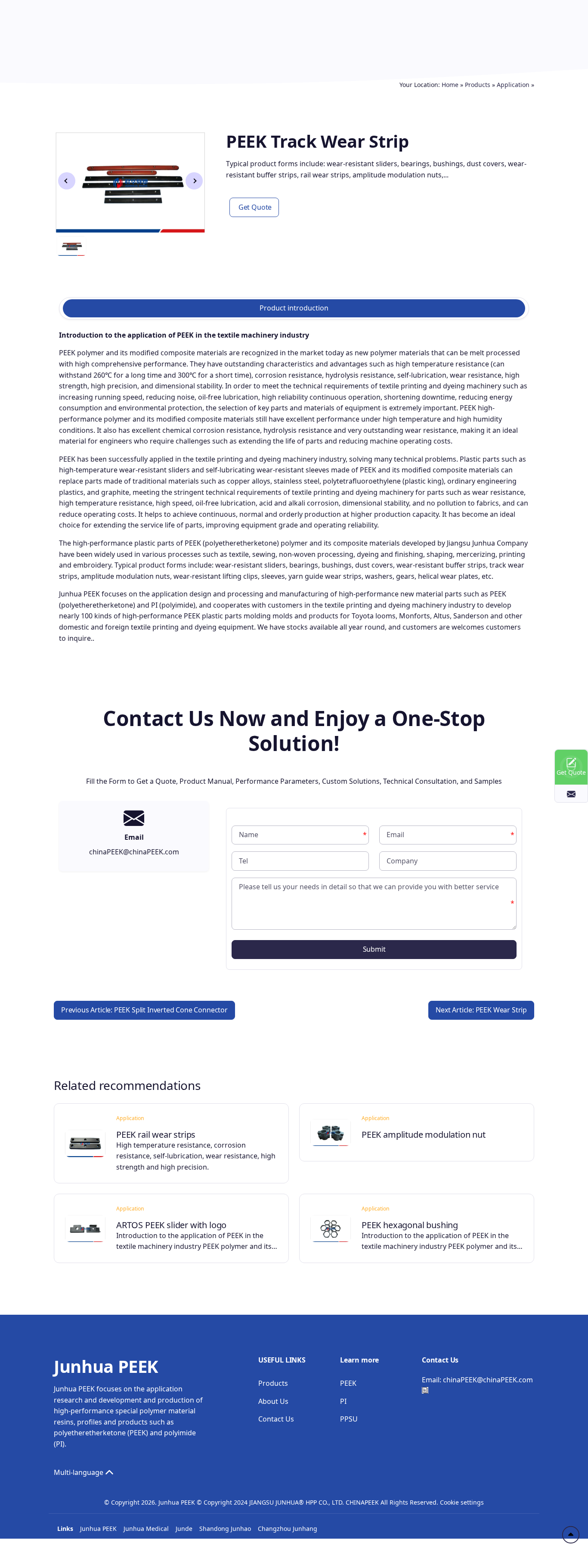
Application (513, 85)
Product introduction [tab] (294, 308)
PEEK (348, 1383)
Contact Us (276, 1419)
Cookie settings (462, 1502)
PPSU (349, 1419)
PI (343, 1401)
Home (450, 85)
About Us (273, 1401)
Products (477, 85)
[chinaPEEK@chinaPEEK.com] (571, 793)
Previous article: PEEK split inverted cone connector (144, 1010)
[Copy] (425, 1390)
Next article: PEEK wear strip (481, 1010)
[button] (194, 180)
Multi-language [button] (79, 1472)
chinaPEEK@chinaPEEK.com (488, 1379)
